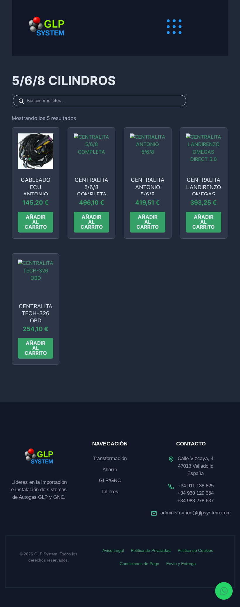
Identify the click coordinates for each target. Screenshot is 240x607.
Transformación (110, 458)
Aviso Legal (113, 550)
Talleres (109, 491)
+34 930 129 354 (195, 493)
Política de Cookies (195, 550)
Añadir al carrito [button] (36, 222)
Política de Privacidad (151, 550)
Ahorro (109, 469)
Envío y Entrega (181, 563)
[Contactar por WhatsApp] (224, 591)
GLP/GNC (110, 480)
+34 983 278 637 (195, 500)
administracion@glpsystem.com (195, 513)
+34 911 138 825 (196, 486)
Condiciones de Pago (139, 563)
